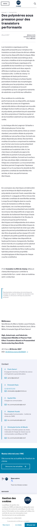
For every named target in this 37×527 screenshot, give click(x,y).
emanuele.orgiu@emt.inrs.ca (17, 391)
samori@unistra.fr (13, 378)
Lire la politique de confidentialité (11, 518)
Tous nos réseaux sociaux (19, 485)
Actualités (13, 12)
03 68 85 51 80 (9, 389)
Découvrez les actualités (14, 466)
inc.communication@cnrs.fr (17, 405)
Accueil (4, 12)
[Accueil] (18, 4)
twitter (11, 481)
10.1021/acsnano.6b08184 (15, 352)
